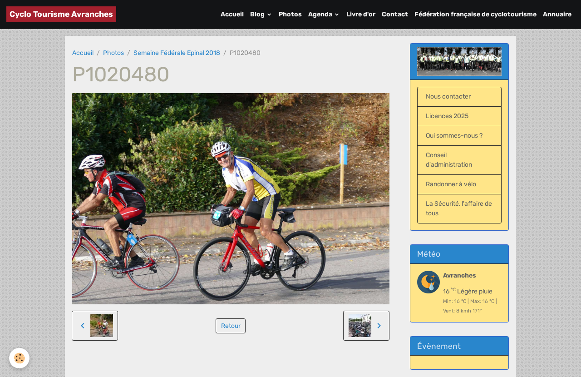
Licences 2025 (447, 116)
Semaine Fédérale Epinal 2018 (176, 53)
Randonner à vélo (451, 184)
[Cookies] (19, 358)
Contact (395, 14)
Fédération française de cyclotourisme (475, 14)
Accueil (232, 14)
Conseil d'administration (449, 160)
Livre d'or (360, 14)
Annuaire (557, 14)
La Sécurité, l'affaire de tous (459, 208)
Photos (290, 14)
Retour (231, 326)
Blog (258, 14)
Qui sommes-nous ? (454, 135)
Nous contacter (448, 96)
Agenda (321, 14)
